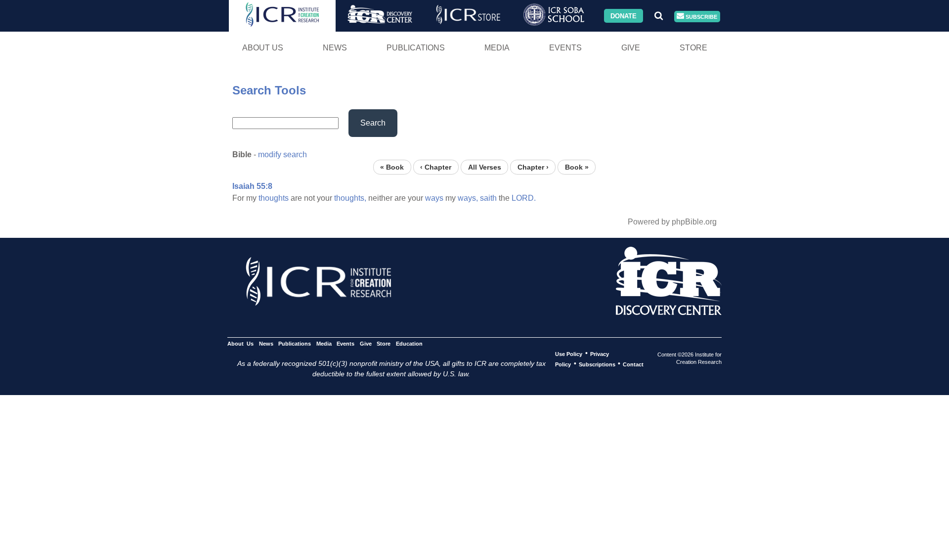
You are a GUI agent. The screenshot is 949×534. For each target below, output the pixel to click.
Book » (577, 167)
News (335, 48)
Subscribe (700, 16)
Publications (416, 48)
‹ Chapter (435, 167)
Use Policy (568, 353)
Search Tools (269, 90)
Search (373, 123)
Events (565, 48)
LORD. (524, 198)
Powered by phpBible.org (672, 222)
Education (409, 343)
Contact (633, 364)
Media (497, 48)
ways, (468, 198)
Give (630, 48)
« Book (392, 167)
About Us (262, 48)
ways (434, 198)
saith (488, 198)
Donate (623, 15)
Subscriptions (597, 364)
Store (693, 48)
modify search (282, 154)
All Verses (484, 167)
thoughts (274, 198)
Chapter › (533, 167)
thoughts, (350, 198)
